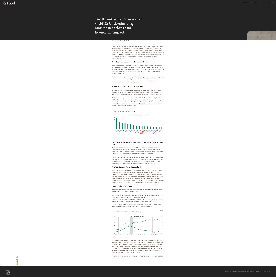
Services (245, 3)
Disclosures (245, 271)
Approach (253, 3)
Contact (270, 3)
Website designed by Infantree (260, 271)
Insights (262, 3)
